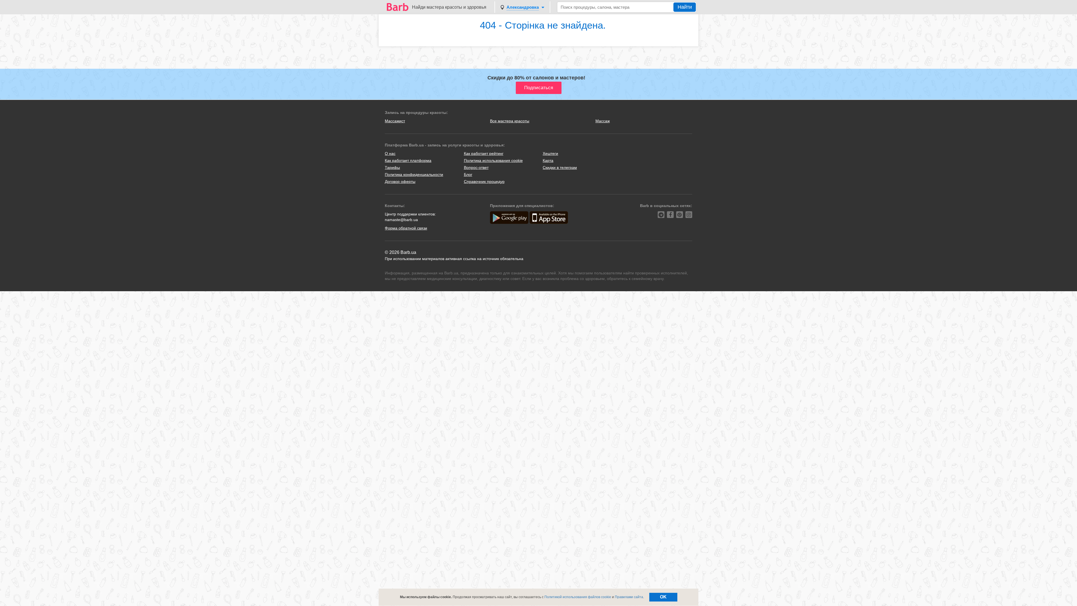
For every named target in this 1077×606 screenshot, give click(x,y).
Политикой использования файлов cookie (577, 597)
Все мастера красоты (509, 121)
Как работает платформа (408, 160)
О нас (390, 153)
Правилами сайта (629, 597)
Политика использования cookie (493, 160)
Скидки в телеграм (560, 167)
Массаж (602, 121)
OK (663, 596)
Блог (468, 174)
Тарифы (392, 167)
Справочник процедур (484, 181)
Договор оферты (400, 181)
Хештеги (550, 153)
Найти (685, 7)
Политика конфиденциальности (414, 174)
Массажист (395, 121)
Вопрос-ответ (476, 167)
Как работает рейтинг (483, 153)
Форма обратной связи (406, 228)
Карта (548, 160)
